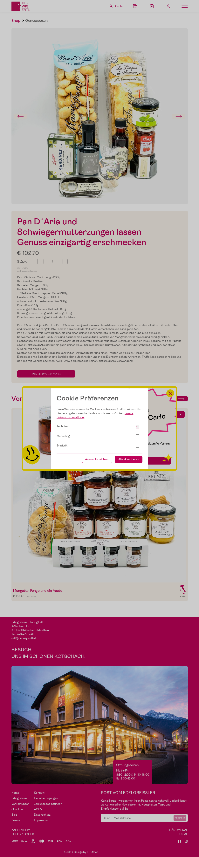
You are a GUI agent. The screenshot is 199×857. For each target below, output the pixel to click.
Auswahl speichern (97, 459)
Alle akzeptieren (128, 459)
